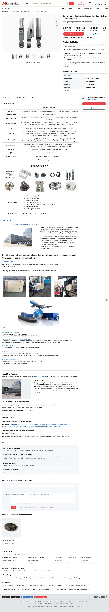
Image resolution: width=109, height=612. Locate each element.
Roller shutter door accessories (62, 563)
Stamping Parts (5, 563)
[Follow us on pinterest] (104, 597)
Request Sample (89, 37)
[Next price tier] (107, 28)
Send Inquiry (73, 34)
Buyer (70, 8)
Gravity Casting (7, 578)
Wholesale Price (63, 601)
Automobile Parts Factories (37, 585)
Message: (8, 494)
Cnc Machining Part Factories (54, 585)
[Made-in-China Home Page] (10, 3)
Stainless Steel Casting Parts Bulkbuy (78, 589)
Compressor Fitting (7, 426)
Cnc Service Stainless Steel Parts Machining (75, 585)
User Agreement (63, 606)
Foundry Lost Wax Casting (73, 578)
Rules (106, 8)
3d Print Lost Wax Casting (57, 578)
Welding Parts (31, 563)
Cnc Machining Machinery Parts (11, 589)
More (3, 592)
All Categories (7, 8)
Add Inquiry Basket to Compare (31, 62)
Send (13, 507)
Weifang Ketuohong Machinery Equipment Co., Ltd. (79, 21)
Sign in (105, 4)
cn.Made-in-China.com (69, 603)
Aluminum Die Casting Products (9, 557)
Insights (88, 601)
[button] (67, 3)
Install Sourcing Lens (41, 597)
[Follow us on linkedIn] (106, 597)
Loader (60, 426)
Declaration (71, 606)
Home (3, 11)
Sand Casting (27, 578)
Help (79, 8)
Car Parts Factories (22, 585)
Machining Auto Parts (60, 589)
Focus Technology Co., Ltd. (43, 606)
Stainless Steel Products (64, 424)
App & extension (88, 8)
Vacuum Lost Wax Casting (40, 578)
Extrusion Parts (58, 560)
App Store (5, 597)
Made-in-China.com (47, 603)
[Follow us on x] (97, 597)
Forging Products (52, 426)
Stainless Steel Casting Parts (88, 563)
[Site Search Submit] (71, 3)
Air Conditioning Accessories (20, 426)
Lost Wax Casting (42, 11)
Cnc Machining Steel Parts (45, 589)
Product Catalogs (24, 554)
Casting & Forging (32, 11)
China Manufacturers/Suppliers (42, 601)
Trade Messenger (27, 597)
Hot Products (22, 601)
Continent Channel (73, 601)
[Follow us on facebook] (95, 597)
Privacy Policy (79, 606)
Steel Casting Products (32, 424)
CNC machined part (33, 560)
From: (9, 486)
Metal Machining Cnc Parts (28, 589)
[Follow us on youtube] (102, 597)
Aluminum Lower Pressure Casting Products (65, 557)
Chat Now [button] (97, 34)
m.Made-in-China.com (58, 603)
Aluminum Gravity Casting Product (36, 557)
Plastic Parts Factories (8, 585)
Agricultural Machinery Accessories (38, 426)
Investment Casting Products (9, 560)
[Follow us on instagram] (99, 597)
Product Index (82, 601)
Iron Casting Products (44, 424)
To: (9, 490)
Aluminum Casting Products (18, 424)
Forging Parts (84, 560)
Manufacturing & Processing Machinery (16, 11)
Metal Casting (17, 578)
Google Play (15, 597)
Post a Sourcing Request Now (46, 507)
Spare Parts (54, 424)
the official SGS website (39, 376)
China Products (30, 601)
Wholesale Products (54, 601)
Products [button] (27, 3)
